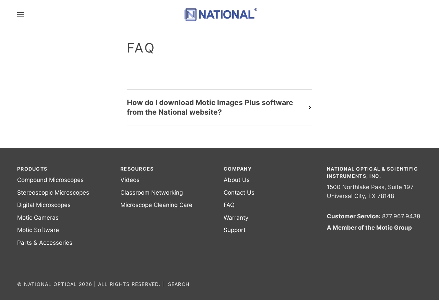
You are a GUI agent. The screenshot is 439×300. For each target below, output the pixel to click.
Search (179, 284)
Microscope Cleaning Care (156, 204)
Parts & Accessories (44, 242)
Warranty (236, 217)
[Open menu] (27, 14)
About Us (237, 179)
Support (235, 230)
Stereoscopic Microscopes (53, 192)
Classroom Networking (151, 192)
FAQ (229, 204)
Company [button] (238, 169)
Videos (130, 179)
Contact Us (239, 192)
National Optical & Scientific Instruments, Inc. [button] (372, 172)
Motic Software (38, 230)
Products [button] (32, 169)
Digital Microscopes (44, 204)
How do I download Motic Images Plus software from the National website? (210, 107)
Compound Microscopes (50, 179)
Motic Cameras (38, 217)
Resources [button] (137, 169)
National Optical (50, 284)
